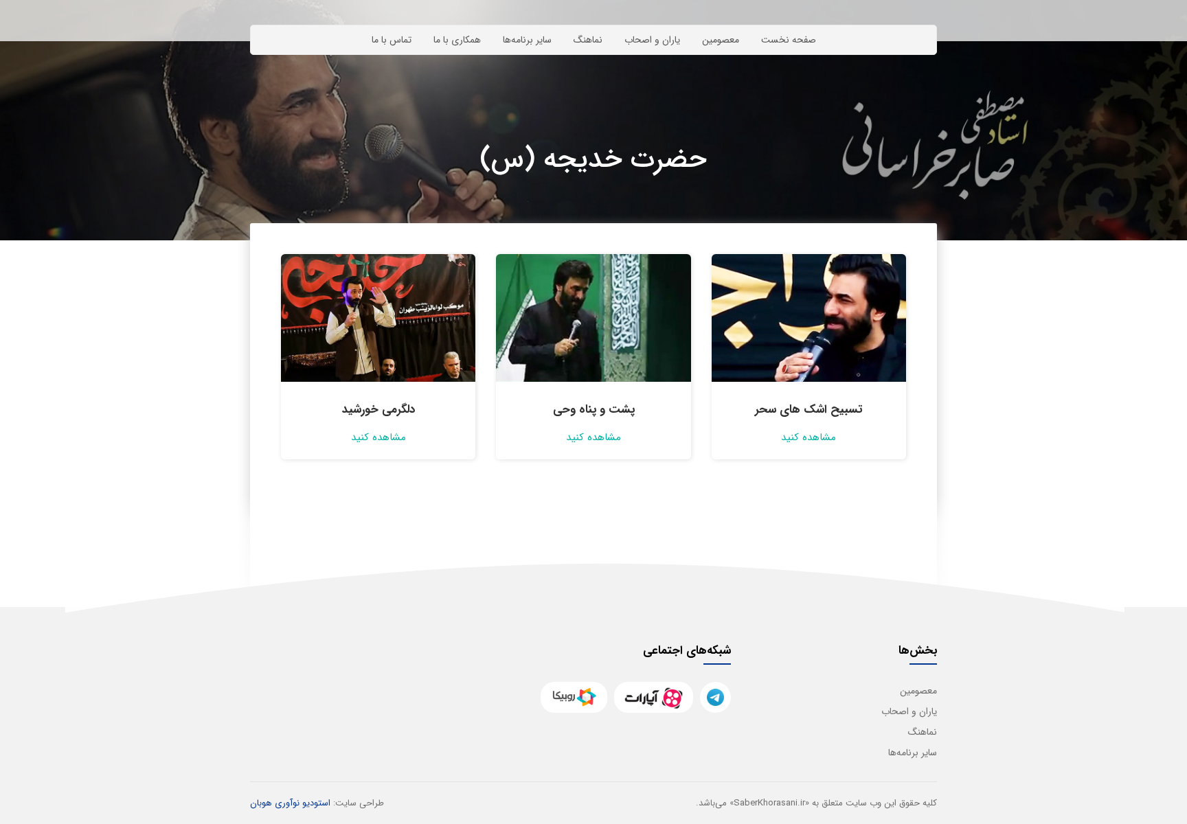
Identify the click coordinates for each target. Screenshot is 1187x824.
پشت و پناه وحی (594, 409)
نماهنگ (588, 39)
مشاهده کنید (808, 437)
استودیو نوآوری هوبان (290, 803)
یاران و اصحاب (652, 39)
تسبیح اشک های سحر (808, 409)
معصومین (720, 39)
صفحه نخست (788, 39)
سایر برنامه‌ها (527, 39)
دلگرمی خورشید (378, 409)
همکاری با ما (457, 39)
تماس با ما (391, 39)
